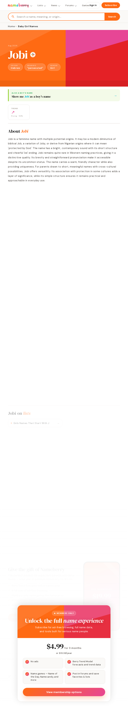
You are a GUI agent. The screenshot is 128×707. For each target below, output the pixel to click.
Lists (40, 5)
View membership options (64, 692)
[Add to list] (33, 54)
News (54, 5)
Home (11, 26)
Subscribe (111, 5)
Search (112, 16)
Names (25, 5)
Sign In (93, 5)
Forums (70, 5)
